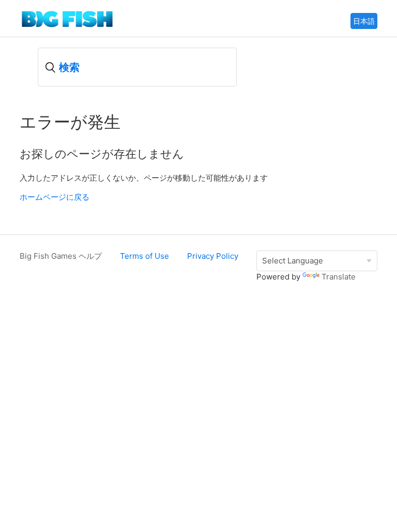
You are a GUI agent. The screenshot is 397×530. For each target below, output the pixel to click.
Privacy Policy (212, 256)
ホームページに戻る (54, 197)
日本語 (364, 21)
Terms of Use (144, 256)
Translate (339, 277)
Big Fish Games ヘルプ (61, 256)
